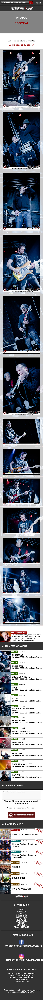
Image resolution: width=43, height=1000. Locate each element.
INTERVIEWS (21, 917)
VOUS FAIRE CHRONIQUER (21, 976)
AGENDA (21, 923)
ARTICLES (21, 919)
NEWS (21, 909)
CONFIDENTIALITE (21, 982)
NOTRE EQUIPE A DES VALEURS (21, 974)
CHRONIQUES (21, 915)
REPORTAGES (21, 921)
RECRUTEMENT (21, 980)
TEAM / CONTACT (21, 927)
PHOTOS (21, 913)
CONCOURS (21, 925)
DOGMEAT (21, 23)
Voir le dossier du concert (21, 45)
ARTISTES (21, 911)
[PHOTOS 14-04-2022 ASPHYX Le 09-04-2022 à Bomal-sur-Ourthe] (21, 786)
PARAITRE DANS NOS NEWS (21, 978)
